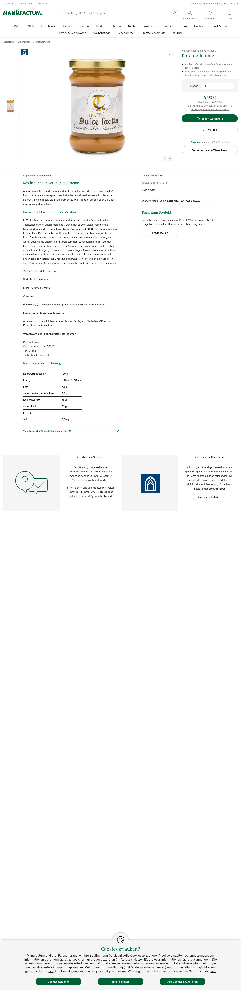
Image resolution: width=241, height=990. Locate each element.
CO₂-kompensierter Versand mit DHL (210, 109)
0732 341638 (99, 491)
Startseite (9, 41)
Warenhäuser (10, 3)
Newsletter (42, 3)
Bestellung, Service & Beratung (214, 3)
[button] (171, 53)
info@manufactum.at (99, 496)
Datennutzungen (196, 955)
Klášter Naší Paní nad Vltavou (182, 200)
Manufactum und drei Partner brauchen (55, 955)
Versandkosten (224, 105)
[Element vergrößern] (170, 158)
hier (50, 971)
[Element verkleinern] (165, 158)
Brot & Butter (26, 3)
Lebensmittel (24, 41)
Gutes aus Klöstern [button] (209, 497)
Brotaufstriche (42, 41)
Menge (194, 85)
